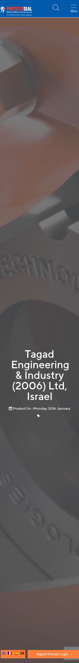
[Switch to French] (10, 654)
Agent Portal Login (52, 654)
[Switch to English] (4, 654)
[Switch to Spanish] (16, 654)
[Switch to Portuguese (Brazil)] (22, 654)
